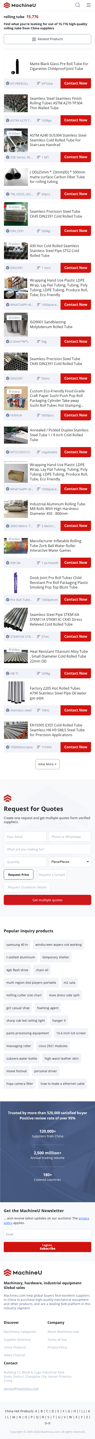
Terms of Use (57, 1339)
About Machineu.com (63, 1332)
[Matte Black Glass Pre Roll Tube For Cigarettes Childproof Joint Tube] (16, 66)
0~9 (47, 1423)
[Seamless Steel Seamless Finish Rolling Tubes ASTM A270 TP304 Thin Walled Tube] (16, 103)
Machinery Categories (20, 1332)
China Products (15, 1347)
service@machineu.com (21, 1388)
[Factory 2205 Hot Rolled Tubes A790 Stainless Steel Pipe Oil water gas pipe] (16, 693)
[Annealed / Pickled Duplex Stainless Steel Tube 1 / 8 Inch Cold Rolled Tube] (16, 435)
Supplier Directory (17, 1339)
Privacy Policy (57, 1347)
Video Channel (14, 1355)
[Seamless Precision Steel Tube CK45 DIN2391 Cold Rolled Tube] (16, 361)
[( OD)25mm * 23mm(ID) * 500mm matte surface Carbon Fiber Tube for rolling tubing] (16, 177)
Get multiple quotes (47, 900)
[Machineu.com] (19, 5)
